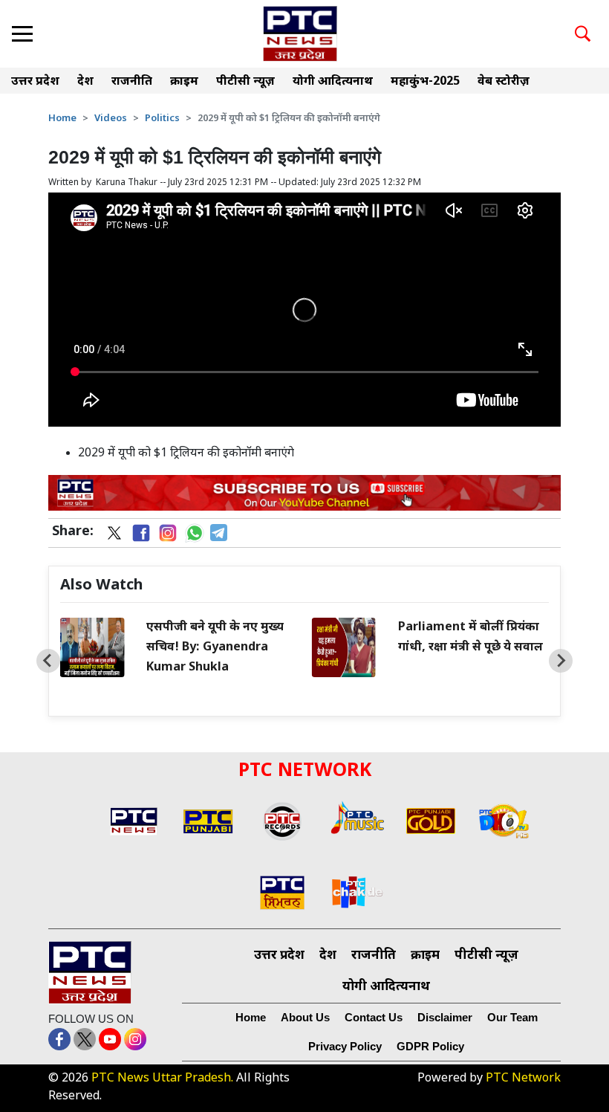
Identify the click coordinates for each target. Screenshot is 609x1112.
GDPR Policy (430, 1046)
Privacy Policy (345, 1046)
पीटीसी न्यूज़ (245, 82)
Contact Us (374, 1017)
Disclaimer (444, 1017)
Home (62, 118)
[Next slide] (561, 661)
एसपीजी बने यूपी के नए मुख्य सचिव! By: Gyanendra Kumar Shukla (215, 648)
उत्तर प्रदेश (35, 82)
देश (85, 82)
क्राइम (184, 82)
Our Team (512, 1017)
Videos (110, 118)
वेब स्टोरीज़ (504, 82)
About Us (305, 1017)
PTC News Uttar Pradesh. (162, 1079)
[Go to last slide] (48, 661)
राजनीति (131, 82)
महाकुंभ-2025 (425, 82)
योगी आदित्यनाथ (333, 82)
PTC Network (523, 1079)
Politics (162, 118)
